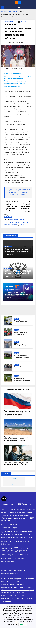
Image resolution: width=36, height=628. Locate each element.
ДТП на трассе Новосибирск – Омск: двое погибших (21, 346)
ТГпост (21, 225)
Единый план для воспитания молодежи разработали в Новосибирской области (18, 192)
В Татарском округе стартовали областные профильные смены (22, 357)
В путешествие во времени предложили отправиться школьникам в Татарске (25, 206)
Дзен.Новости (26, 22)
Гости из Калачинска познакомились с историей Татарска (21, 369)
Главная (4, 11)
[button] (33, 7)
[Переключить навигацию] (19, 7)
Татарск (14, 478)
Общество (13, 11)
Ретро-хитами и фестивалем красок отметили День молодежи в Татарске (12, 205)
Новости (16, 318)
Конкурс (23, 220)
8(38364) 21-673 (23, 555)
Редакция (10, 42)
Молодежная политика (12, 222)
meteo (14, 484)
